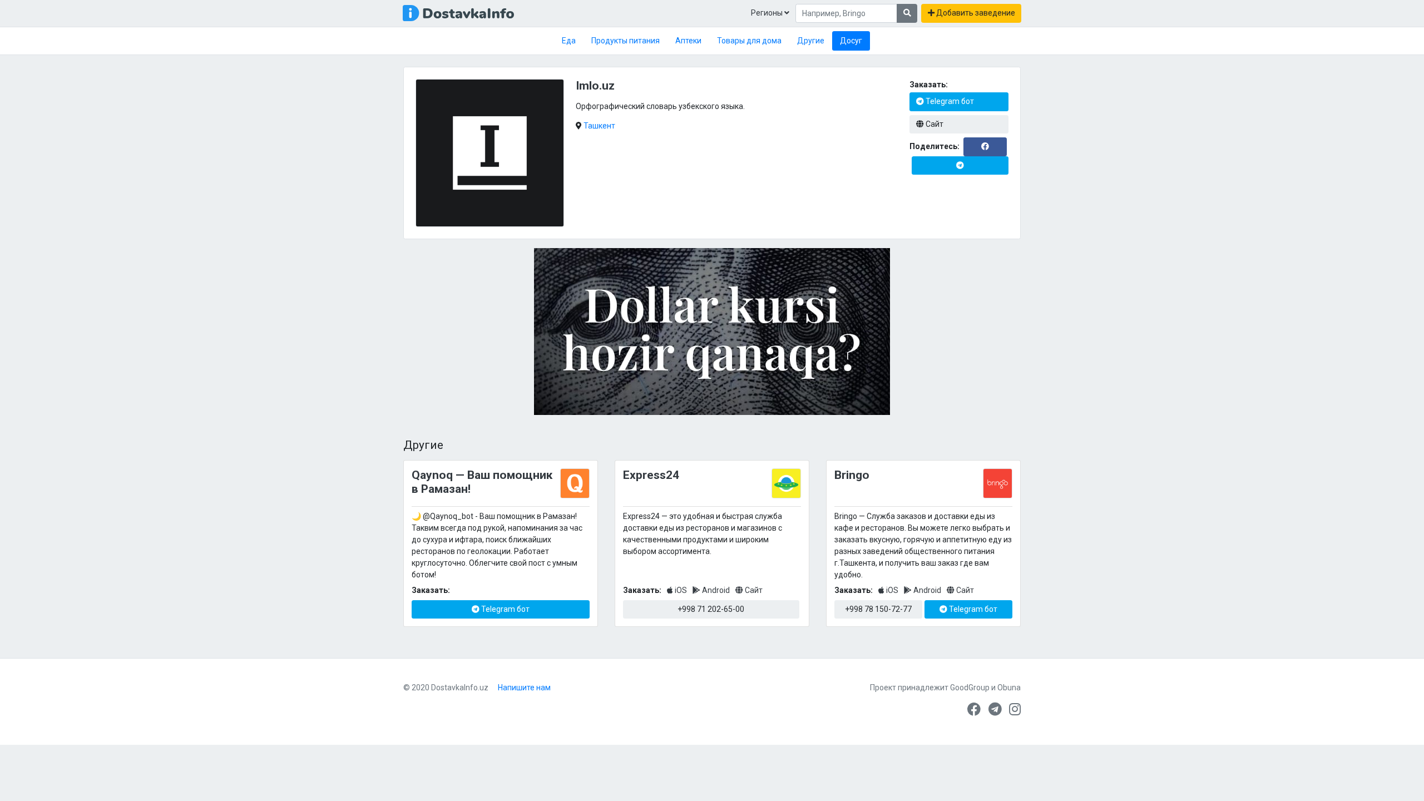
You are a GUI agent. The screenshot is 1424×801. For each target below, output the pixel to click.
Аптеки (688, 40)
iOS (681, 590)
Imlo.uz (595, 85)
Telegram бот (949, 101)
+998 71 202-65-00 (711, 609)
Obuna (1009, 687)
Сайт (933, 124)
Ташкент (599, 125)
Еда (569, 40)
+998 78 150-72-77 (878, 609)
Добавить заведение (974, 12)
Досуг (851, 40)
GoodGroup (970, 687)
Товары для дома (749, 40)
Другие (810, 40)
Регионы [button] (767, 12)
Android (715, 590)
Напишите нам (524, 687)
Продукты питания (625, 40)
